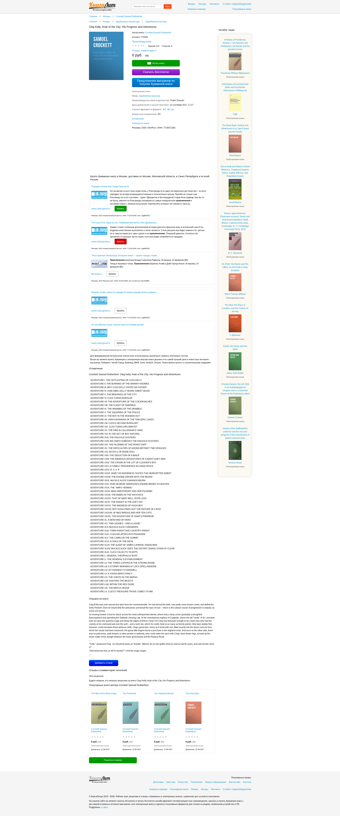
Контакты (214, 4)
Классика (170, 782)
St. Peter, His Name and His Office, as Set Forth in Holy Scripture (235, 267)
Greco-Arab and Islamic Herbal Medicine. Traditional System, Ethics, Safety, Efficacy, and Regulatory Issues (235, 171)
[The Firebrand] (131, 713)
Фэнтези (247, 782)
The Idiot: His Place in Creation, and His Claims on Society (235, 308)
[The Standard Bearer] (162, 713)
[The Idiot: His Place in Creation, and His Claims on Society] (235, 323)
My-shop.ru (96, 274)
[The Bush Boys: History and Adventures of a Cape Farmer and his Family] (235, 144)
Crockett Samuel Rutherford (158, 32)
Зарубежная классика (149, 96)
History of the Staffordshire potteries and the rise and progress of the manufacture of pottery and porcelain (235, 433)
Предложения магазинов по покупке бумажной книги (156, 82)
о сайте (104, 807)
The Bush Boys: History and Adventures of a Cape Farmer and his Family (235, 128)
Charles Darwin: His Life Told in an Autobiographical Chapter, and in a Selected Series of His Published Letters (235, 389)
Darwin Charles (235, 417)
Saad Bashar (235, 202)
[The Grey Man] (193, 713)
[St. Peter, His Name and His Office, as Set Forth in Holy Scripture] (235, 282)
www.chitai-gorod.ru (100, 209)
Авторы (202, 4)
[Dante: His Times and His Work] (235, 361)
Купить (120, 208)
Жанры (191, 4)
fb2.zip (170, 109)
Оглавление (138, 119)
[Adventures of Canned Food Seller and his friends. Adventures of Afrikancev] (235, 102)
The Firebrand (129, 693)
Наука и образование (215, 782)
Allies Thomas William (235, 294)
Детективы (158, 782)
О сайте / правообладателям (237, 4)
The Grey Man (192, 693)
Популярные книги (242, 9)
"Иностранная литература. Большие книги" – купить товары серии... (124, 255)
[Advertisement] (137, 151)
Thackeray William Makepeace (235, 73)
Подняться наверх (113, 760)
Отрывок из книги (140, 123)
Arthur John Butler (235, 373)
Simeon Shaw (235, 463)
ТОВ (235, 114)
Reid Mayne (235, 155)
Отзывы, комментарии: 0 (144, 50)
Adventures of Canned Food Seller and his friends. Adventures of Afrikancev (235, 87)
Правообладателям (141, 41)
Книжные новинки (196, 9)
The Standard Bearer (164, 693)
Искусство (183, 782)
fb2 (164, 109)
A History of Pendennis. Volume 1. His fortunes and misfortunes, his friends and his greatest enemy (235, 44)
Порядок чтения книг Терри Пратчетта (110, 186)
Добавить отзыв (103, 663)
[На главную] (102, 6)
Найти (167, 7)
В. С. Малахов (235, 253)
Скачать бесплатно (156, 72)
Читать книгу (158, 63)
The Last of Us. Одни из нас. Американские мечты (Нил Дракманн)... (124, 222)
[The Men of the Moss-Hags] (99, 713)
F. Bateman (235, 335)
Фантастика (234, 782)
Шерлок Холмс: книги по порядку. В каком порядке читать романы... (124, 292)
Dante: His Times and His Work (235, 347)
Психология (196, 782)
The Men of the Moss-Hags (103, 693)
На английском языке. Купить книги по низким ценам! (117, 325)
